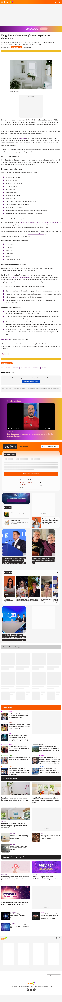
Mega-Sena (41, 766)
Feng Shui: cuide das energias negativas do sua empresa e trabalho (18, 848)
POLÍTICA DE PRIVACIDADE (45, 986)
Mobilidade (41, 744)
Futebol (11, 755)
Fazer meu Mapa (16, 501)
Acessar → (26, 507)
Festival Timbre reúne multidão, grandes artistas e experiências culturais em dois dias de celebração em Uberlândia (49, 916)
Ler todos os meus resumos (31, 474)
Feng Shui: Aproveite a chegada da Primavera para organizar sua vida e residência (14, 825)
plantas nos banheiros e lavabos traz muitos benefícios (39, 223)
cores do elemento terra (36, 234)
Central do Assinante (45, 2)
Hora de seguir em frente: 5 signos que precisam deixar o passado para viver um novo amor (15, 879)
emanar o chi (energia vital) (20, 277)
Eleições (10, 766)
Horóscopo (44, 367)
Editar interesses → (54, 454)
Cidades (10, 722)
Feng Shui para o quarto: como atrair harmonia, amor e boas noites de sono (14, 799)
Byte (10, 733)
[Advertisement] (43, 848)
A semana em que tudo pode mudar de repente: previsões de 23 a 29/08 (14, 903)
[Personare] (5, 354)
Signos (43, 29)
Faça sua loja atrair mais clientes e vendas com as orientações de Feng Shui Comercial (20, 837)
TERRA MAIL (34, 2)
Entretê (10, 711)
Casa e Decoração (25, 367)
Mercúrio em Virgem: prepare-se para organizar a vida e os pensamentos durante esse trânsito (20, 915)
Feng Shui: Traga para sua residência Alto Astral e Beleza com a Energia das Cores (45, 800)
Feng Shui (22, 138)
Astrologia (4, 874)
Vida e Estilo (36, 367)
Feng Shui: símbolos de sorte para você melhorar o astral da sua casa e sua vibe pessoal (50, 837)
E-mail (55, 2)
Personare (15, 367)
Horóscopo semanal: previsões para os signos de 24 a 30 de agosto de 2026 (20, 926)
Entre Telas (41, 755)
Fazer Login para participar (31, 381)
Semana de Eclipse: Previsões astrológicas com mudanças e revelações (46, 878)
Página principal (8, 2)
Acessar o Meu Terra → (25, 446)
